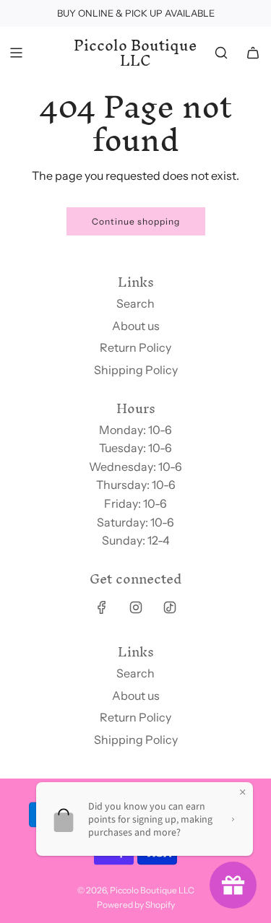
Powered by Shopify (136, 904)
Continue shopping (136, 221)
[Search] (221, 53)
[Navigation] (16, 53)
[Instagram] (136, 607)
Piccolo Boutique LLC (135, 53)
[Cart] (253, 53)
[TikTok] (170, 607)
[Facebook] (102, 607)
